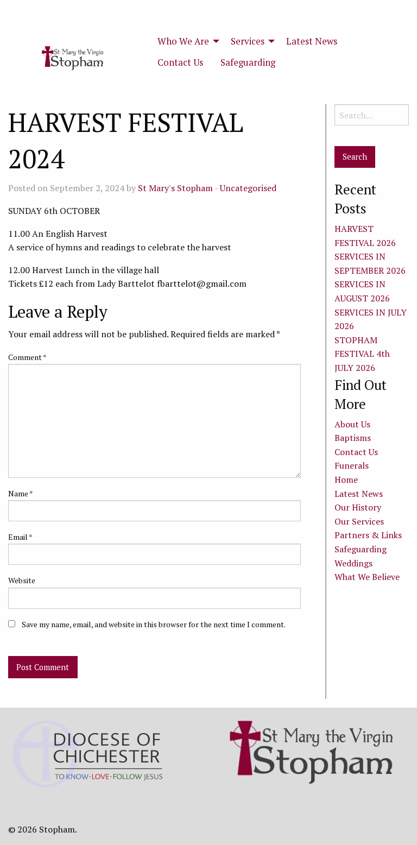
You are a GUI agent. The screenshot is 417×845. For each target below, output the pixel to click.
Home (346, 479)
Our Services (359, 521)
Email (20, 537)
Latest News (311, 41)
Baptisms (352, 438)
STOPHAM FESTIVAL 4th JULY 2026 (362, 354)
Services (247, 41)
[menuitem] (185, 41)
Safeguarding (247, 62)
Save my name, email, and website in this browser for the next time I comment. (154, 624)
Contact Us (180, 62)
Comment (27, 357)
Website (21, 580)
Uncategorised (248, 188)
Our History (357, 507)
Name (20, 493)
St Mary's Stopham (175, 188)
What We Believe (367, 577)
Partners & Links (368, 535)
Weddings (353, 563)
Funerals (351, 465)
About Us (352, 424)
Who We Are (183, 41)
